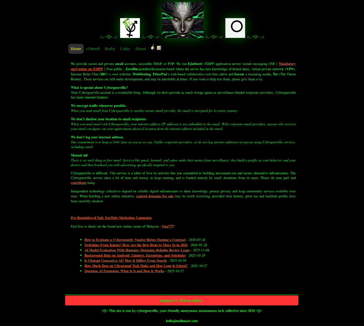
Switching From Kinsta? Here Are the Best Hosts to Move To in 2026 (135, 244)
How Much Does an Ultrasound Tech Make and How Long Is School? (136, 265)
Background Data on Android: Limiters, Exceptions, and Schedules (134, 255)
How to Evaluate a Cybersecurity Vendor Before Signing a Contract (135, 239)
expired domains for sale (155, 196)
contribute (78, 182)
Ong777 (168, 226)
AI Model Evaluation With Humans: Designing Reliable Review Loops (137, 250)
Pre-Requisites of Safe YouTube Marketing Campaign (111, 217)
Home (76, 48)
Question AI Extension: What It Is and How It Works (124, 270)
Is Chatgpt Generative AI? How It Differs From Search (125, 260)
